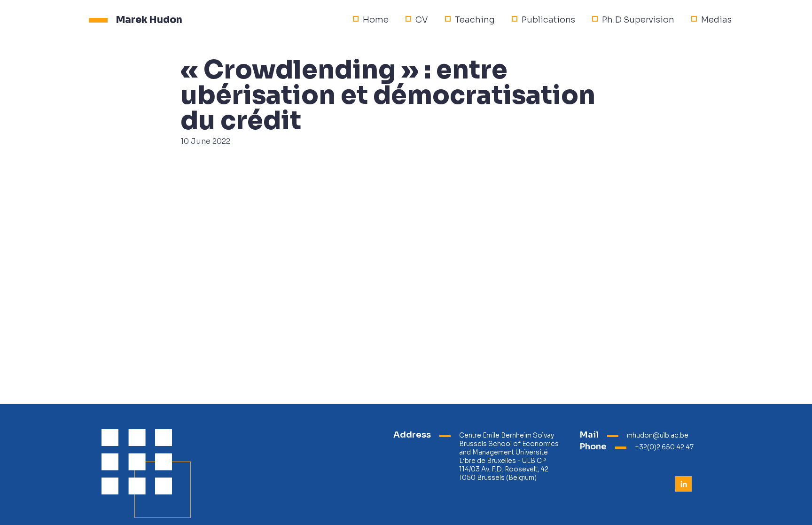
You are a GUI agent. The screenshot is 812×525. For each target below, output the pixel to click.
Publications (548, 20)
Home (376, 20)
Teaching (475, 20)
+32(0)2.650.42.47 (664, 447)
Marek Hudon (149, 20)
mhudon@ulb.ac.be (657, 435)
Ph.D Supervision (638, 20)
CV (421, 20)
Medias (716, 20)
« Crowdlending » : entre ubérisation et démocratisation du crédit (387, 95)
